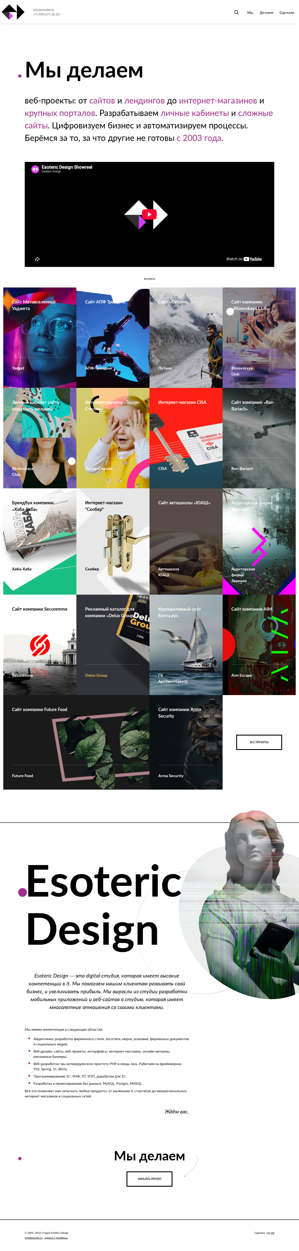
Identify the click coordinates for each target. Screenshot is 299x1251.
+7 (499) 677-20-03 (46, 14)
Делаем (266, 12)
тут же (270, 1232)
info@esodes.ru (43, 10)
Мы (250, 12)
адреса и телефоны (56, 1237)
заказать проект (149, 1179)
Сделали (287, 12)
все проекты (259, 742)
